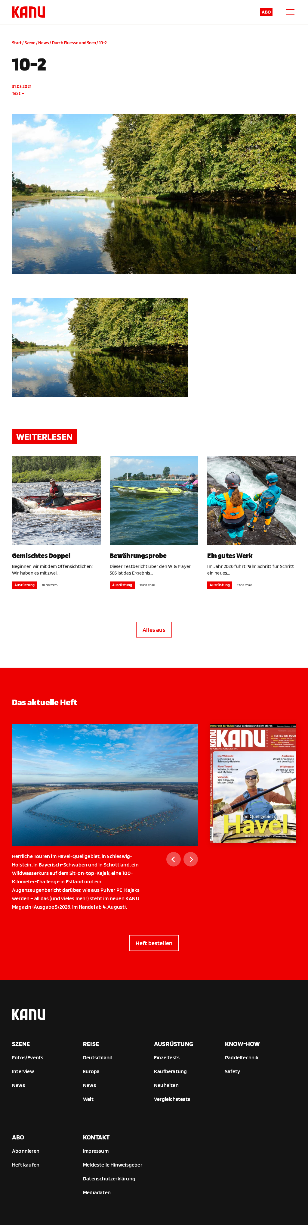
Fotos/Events (27, 1057)
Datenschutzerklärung (109, 1178)
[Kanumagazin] (28, 12)
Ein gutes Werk (230, 555)
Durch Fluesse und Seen (74, 42)
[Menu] (290, 12)
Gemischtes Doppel (41, 555)
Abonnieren (25, 1151)
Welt (88, 1099)
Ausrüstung (24, 585)
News (43, 42)
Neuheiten (166, 1085)
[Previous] (173, 859)
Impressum (96, 1151)
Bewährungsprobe (138, 555)
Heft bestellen (154, 943)
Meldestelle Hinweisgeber (112, 1164)
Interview (23, 1071)
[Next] (190, 859)
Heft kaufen (25, 1164)
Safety (232, 1071)
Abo (266, 12)
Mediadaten (97, 1192)
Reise (91, 1044)
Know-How (242, 1044)
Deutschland (97, 1057)
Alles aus (154, 629)
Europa (91, 1071)
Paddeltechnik (242, 1057)
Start (17, 42)
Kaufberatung (170, 1071)
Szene (30, 42)
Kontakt (96, 1137)
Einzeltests (167, 1057)
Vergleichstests (172, 1099)
